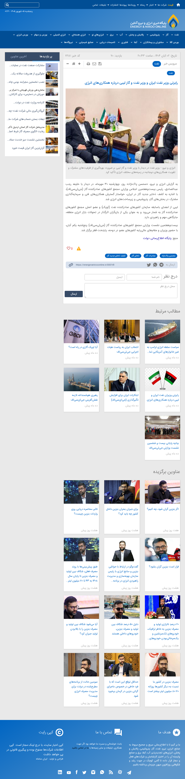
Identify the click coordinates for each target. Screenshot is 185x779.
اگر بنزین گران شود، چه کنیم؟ (163, 509)
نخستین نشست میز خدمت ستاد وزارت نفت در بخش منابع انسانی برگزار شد (26, 140)
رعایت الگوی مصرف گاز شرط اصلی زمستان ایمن (25, 131)
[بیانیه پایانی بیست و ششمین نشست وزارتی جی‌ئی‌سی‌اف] (162, 427)
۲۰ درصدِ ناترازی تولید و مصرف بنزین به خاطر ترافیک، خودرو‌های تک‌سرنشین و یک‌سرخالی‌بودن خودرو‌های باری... (163, 631)
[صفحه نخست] (178, 4)
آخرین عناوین (19, 56)
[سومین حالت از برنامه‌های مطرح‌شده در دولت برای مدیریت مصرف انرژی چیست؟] (81, 664)
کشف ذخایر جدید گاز (116, 256)
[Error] (77, 249)
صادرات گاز (150, 256)
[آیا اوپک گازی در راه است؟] (81, 331)
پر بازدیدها (46, 56)
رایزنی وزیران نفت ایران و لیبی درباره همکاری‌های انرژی (163, 397)
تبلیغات (102, 5)
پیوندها (123, 5)
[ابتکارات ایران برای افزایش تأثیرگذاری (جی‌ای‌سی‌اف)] (121, 379)
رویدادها (132, 5)
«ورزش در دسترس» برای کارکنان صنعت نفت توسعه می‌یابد (27, 94)
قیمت (170, 5)
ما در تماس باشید (80, 748)
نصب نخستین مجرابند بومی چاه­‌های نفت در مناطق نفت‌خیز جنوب (25, 82)
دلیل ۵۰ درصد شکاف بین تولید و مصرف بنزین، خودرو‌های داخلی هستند (124, 629)
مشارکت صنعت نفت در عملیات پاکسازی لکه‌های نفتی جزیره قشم (26, 65)
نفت (156, 64)
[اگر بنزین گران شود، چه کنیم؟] (162, 492)
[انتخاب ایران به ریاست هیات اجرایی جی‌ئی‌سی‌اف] (121, 331)
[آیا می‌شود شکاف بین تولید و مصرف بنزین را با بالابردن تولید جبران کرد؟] (81, 607)
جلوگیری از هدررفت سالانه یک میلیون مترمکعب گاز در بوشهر (28, 73)
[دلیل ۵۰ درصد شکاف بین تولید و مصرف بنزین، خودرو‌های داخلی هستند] (121, 607)
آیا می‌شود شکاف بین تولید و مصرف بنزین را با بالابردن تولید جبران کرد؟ (82, 629)
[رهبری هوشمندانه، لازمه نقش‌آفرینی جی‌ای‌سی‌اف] (81, 379)
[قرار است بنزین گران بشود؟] (162, 549)
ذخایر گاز (135, 256)
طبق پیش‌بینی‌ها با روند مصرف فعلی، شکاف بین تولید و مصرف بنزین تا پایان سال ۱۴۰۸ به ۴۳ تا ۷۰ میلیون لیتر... (82, 574)
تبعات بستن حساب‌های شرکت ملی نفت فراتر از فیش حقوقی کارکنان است (25, 119)
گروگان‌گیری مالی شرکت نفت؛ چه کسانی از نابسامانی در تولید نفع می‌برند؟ (26, 111)
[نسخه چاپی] (88, 64)
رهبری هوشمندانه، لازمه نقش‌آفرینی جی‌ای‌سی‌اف (84, 397)
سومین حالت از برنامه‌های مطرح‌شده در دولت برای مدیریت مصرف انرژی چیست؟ (83, 689)
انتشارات (114, 5)
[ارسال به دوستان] (94, 64)
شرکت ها (162, 5)
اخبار (151, 5)
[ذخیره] (100, 64)
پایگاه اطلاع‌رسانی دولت (157, 238)
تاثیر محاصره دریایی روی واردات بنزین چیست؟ (84, 511)
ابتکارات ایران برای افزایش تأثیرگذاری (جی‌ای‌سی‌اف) (123, 397)
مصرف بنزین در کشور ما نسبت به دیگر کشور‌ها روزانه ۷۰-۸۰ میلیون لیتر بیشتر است (163, 687)
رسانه (142, 5)
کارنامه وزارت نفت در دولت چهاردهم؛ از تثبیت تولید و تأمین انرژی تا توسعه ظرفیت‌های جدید (26, 102)
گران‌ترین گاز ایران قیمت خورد (28, 148)
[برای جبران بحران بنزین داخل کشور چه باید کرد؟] (121, 492)
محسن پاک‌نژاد (168, 256)
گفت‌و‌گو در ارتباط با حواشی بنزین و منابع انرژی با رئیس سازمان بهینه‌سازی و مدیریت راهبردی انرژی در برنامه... (122, 574)
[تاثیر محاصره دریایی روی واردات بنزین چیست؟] (81, 492)
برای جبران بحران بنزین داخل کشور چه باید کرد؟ (122, 511)
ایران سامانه (41, 759)
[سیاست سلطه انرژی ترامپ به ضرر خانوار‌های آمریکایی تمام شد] (162, 331)
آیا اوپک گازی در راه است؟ (83, 347)
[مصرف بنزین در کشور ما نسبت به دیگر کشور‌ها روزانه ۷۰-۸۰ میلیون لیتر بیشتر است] (162, 664)
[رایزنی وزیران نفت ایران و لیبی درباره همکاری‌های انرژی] (162, 379)
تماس (95, 5)
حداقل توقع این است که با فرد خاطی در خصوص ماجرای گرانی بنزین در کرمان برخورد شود (122, 689)
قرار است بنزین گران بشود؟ (164, 567)
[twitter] (149, 265)
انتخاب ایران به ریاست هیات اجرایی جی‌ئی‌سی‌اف (122, 349)
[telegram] (161, 265)
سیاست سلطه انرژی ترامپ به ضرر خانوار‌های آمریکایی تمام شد (163, 349)
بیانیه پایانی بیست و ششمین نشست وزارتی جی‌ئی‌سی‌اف (163, 445)
